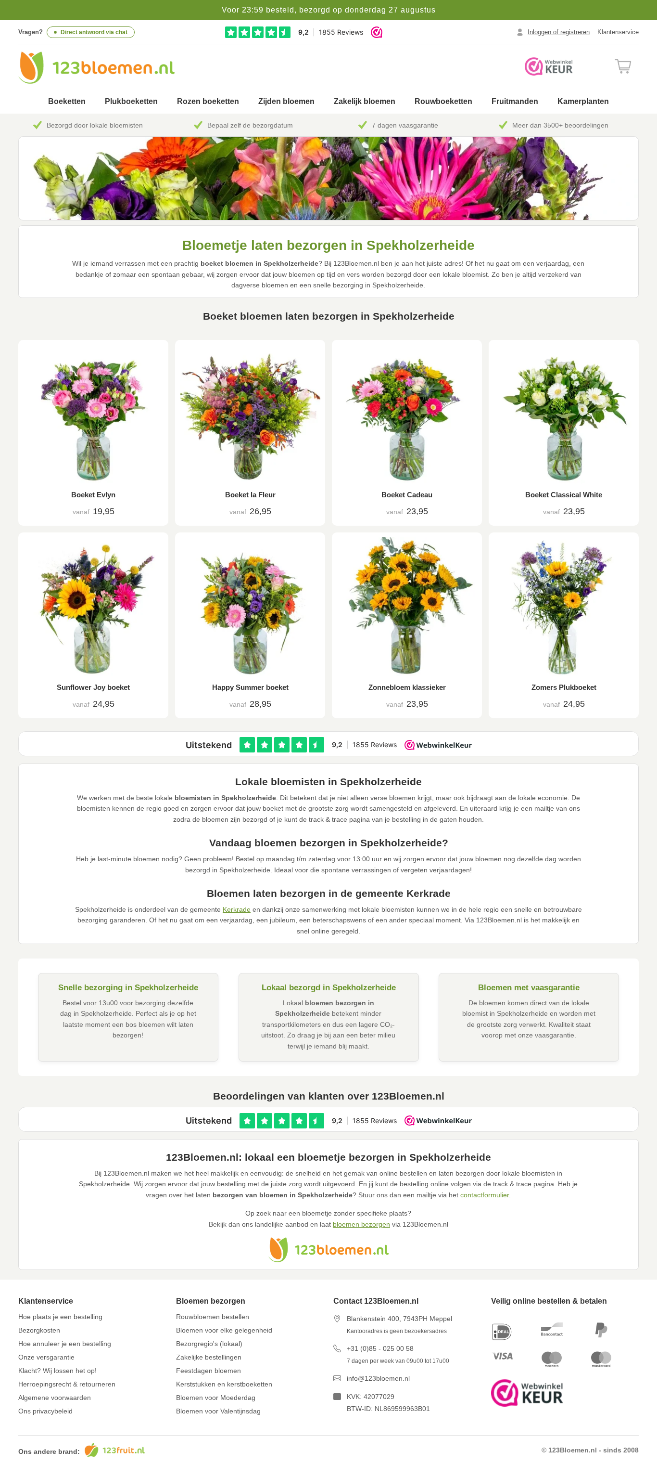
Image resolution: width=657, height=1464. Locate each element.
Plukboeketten (131, 101)
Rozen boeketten (208, 101)
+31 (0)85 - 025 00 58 (380, 1348)
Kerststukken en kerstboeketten (224, 1384)
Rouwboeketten (443, 101)
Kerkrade (237, 909)
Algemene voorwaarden (54, 1397)
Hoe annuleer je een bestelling (64, 1343)
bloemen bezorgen (361, 1224)
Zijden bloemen (286, 101)
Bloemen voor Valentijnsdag (218, 1411)
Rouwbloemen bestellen (212, 1317)
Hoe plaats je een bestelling (60, 1317)
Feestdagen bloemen (208, 1370)
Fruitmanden (515, 101)
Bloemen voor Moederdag (215, 1397)
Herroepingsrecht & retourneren (66, 1384)
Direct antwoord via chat (94, 32)
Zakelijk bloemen (364, 101)
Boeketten (67, 101)
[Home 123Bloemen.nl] (96, 68)
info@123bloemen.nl (378, 1378)
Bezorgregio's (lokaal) (209, 1343)
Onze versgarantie (46, 1357)
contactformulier (484, 1195)
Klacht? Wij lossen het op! (57, 1370)
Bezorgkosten (39, 1330)
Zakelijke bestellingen (208, 1357)
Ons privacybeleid (45, 1411)
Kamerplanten (583, 101)
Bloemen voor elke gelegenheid (224, 1330)
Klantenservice (618, 32)
